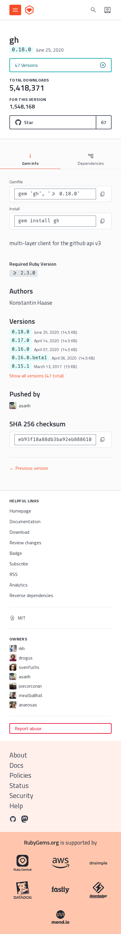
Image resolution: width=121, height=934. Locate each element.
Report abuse (28, 728)
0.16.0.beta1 (29, 358)
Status (19, 785)
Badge (15, 553)
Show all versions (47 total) (36, 375)
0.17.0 (20, 340)
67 (103, 122)
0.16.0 (20, 349)
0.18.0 (20, 332)
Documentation (25, 521)
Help (16, 806)
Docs (16, 765)
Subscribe (18, 563)
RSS (13, 574)
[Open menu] (15, 10)
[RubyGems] (29, 10)
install (14, 209)
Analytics (18, 584)
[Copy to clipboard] (102, 194)
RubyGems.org (41, 842)
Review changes (25, 542)
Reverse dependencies (31, 595)
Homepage (20, 510)
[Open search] (93, 10)
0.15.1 (20, 366)
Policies (20, 775)
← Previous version (28, 468)
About (18, 755)
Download (19, 531)
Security (21, 795)
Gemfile (16, 182)
